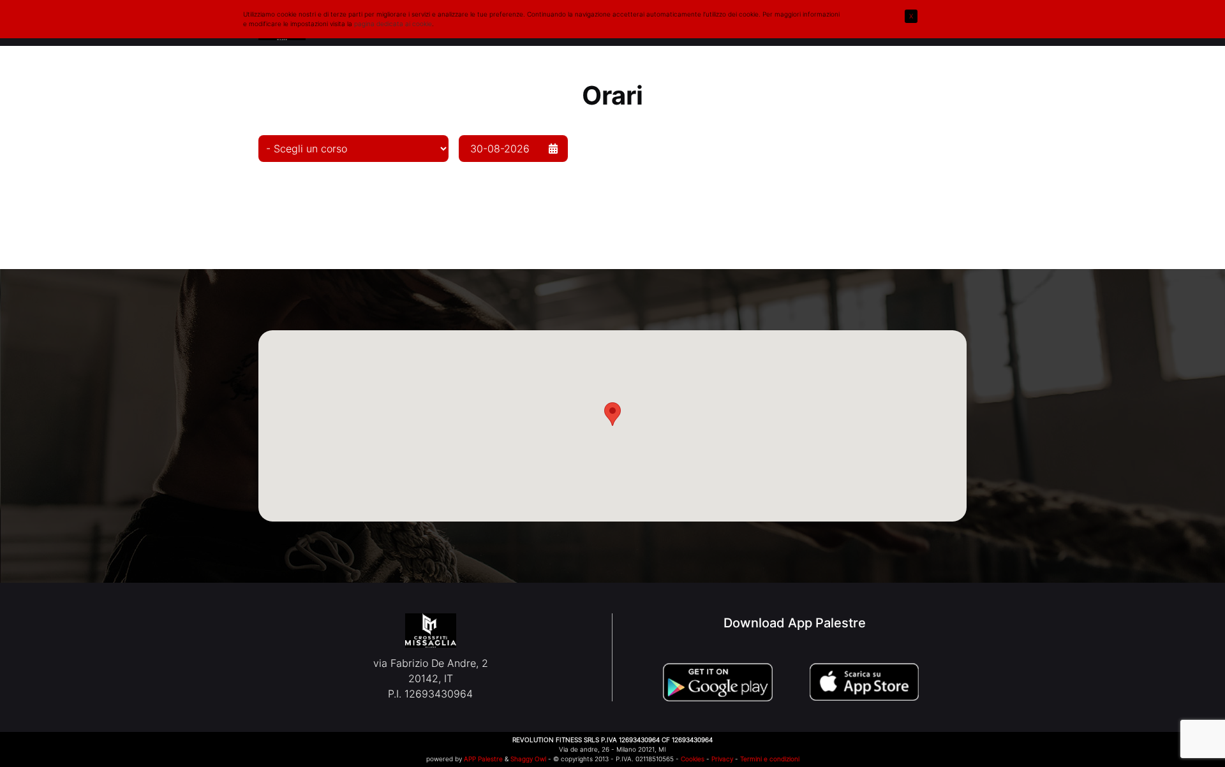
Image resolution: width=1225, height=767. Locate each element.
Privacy (722, 759)
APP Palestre (483, 759)
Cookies (692, 759)
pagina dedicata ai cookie (393, 23)
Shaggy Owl (528, 759)
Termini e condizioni (769, 759)
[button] (612, 414)
